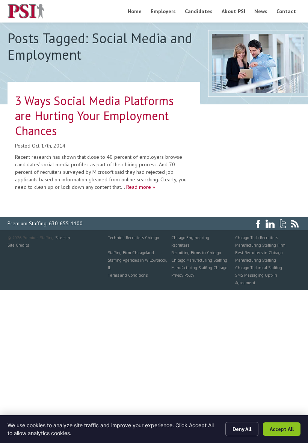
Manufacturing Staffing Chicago (199, 267)
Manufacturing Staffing (255, 260)
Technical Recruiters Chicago (133, 237)
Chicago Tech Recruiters (256, 237)
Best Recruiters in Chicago (258, 252)
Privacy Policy (182, 275)
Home (135, 11)
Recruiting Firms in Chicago (196, 252)
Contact (286, 11)
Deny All (242, 429)
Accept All (282, 429)
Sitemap (62, 237)
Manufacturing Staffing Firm (260, 245)
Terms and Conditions (128, 275)
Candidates (199, 11)
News (260, 11)
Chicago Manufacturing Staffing (199, 260)
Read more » (140, 187)
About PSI (233, 11)
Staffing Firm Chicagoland (131, 252)
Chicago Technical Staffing (258, 267)
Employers (163, 11)
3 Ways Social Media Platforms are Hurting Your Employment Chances (94, 116)
